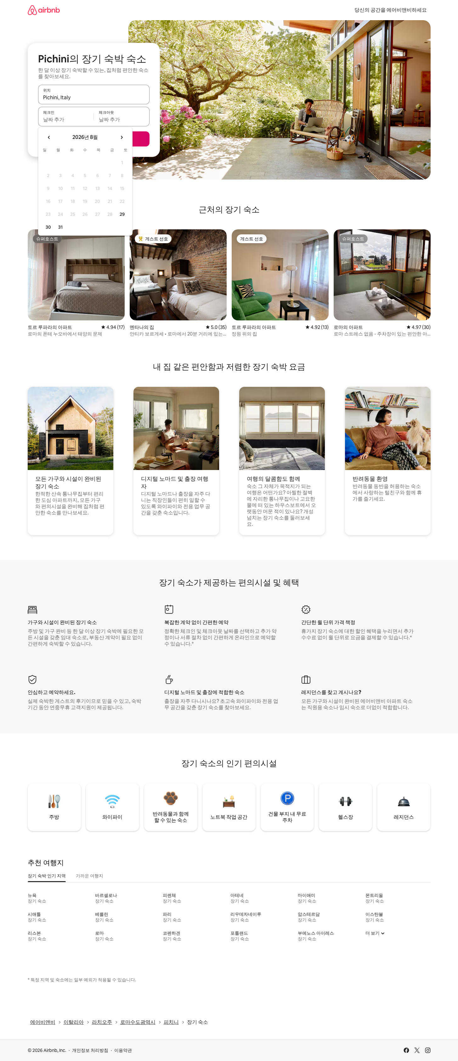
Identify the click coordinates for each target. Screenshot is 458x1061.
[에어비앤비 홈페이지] (44, 10)
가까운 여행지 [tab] (89, 876)
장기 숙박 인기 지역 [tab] (47, 876)
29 (122, 214)
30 (48, 227)
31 (60, 227)
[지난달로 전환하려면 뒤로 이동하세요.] (49, 137)
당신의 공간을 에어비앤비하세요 (390, 10)
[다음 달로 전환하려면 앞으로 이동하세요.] (121, 137)
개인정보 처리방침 (90, 1050)
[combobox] (93, 97)
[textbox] (66, 119)
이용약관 (123, 1050)
